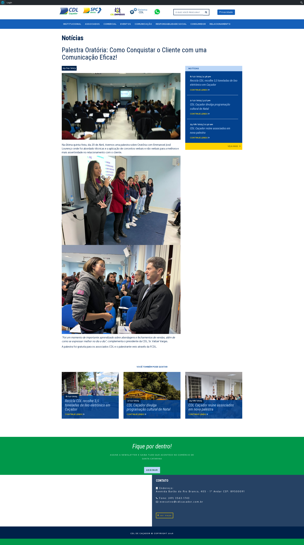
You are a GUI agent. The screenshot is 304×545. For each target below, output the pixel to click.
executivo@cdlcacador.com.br (181, 501)
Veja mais (233, 146)
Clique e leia (214, 83)
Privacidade (226, 12)
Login (9, 2)
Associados (92, 24)
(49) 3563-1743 (179, 498)
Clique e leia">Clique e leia (90, 395)
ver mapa (166, 515)
